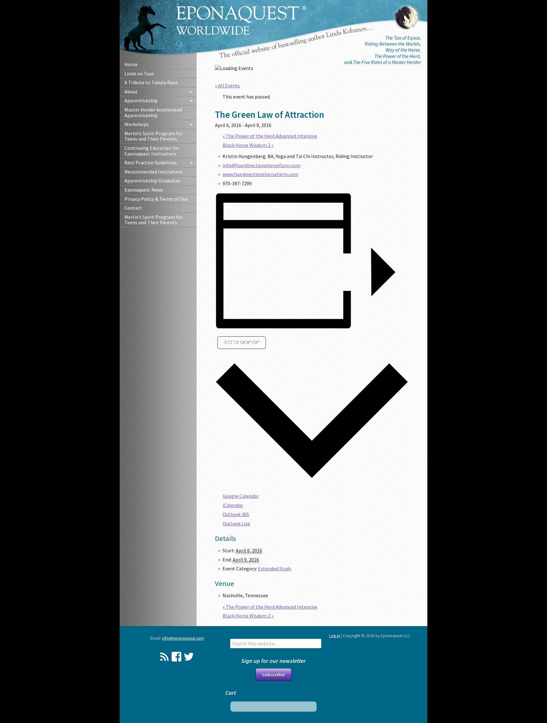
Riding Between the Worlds (392, 44)
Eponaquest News (143, 190)
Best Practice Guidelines (150, 162)
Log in (334, 635)
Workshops (136, 124)
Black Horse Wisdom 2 (248, 145)
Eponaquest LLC (241, 20)
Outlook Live (236, 523)
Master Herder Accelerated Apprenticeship (153, 112)
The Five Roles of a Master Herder (387, 62)
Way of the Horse (403, 50)
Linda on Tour (139, 73)
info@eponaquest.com (183, 638)
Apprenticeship (141, 100)
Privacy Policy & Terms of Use (156, 199)
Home (131, 64)
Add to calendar (242, 342)
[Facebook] (176, 656)
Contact (133, 208)
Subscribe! (273, 674)
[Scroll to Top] (512, 680)
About (131, 91)
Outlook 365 (236, 514)
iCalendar (233, 505)
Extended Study (274, 568)
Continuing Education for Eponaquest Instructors (151, 151)
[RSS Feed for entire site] (164, 656)
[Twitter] (188, 656)
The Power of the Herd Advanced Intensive (270, 136)
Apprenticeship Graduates (152, 180)
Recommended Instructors (153, 171)
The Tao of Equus (402, 38)
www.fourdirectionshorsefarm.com (260, 174)
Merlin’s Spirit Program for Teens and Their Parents (153, 136)
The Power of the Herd (397, 56)
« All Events (227, 85)
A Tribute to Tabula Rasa (151, 82)
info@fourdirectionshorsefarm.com (261, 165)
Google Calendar (241, 496)
